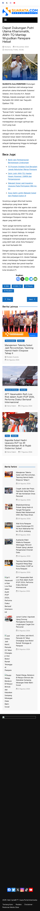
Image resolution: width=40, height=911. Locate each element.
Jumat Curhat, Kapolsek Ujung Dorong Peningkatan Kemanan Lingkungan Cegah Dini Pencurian (25, 622)
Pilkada (30, 286)
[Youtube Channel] (31, 890)
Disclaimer (28, 904)
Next (31, 299)
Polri (7, 436)
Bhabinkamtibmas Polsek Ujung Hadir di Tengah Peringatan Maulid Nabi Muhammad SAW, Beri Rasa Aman (25, 510)
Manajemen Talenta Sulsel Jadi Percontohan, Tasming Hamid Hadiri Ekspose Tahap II (19, 349)
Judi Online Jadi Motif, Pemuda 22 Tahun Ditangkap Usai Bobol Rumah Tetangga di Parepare (25, 641)
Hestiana (8, 47)
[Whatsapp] (27, 279)
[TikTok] (26, 890)
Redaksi (19, 904)
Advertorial (8, 50)
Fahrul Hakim (11, 406)
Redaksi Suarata (13, 357)
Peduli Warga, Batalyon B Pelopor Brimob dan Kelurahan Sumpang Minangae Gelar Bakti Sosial (25, 680)
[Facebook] (18, 279)
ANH (7, 286)
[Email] (35, 279)
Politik (15, 50)
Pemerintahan (10, 341)
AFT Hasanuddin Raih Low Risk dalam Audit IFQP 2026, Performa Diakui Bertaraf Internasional (20, 398)
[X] (22, 279)
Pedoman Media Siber (10, 907)
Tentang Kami (7, 904)
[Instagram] (22, 890)
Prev (9, 299)
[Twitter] (13, 890)
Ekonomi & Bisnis (12, 390)
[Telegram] (31, 279)
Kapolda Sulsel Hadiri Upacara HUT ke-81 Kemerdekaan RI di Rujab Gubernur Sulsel (18, 444)
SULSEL (21, 50)
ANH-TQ (18, 286)
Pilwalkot (9, 291)
